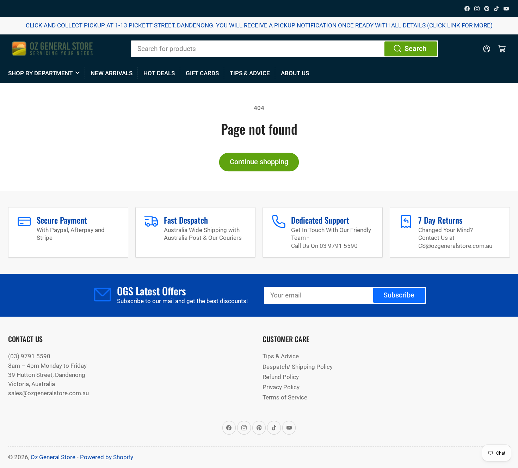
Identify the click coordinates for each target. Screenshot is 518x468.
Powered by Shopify (106, 457)
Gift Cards (202, 73)
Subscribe (398, 295)
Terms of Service (285, 397)
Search (415, 49)
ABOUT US (295, 73)
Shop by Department (40, 73)
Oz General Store (53, 457)
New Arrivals (111, 73)
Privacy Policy (281, 387)
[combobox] (284, 48)
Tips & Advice (250, 73)
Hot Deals (159, 73)
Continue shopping (259, 162)
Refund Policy (281, 376)
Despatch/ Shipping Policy (298, 366)
